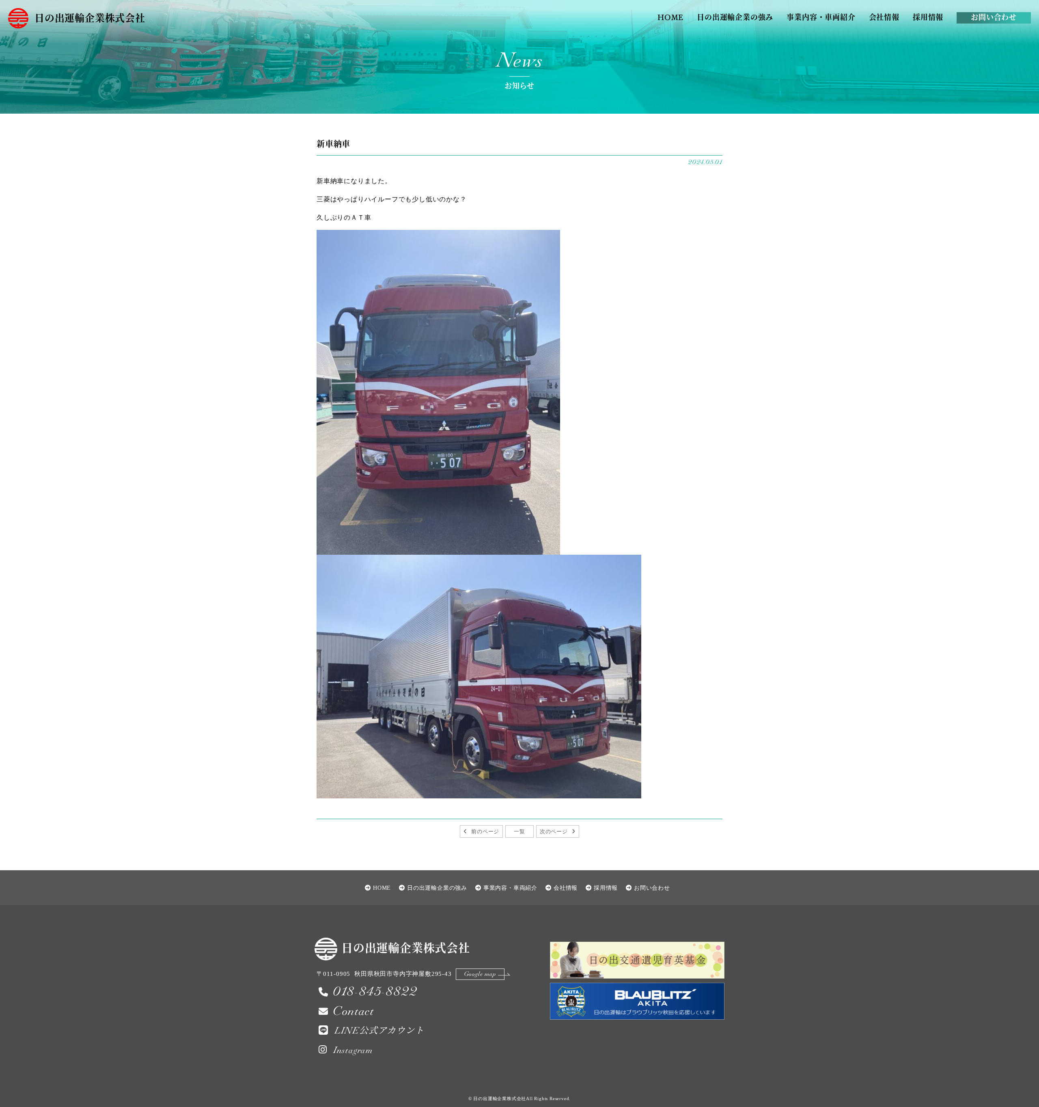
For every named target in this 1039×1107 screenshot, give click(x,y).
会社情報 (884, 17)
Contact (353, 1011)
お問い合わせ (994, 17)
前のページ (485, 831)
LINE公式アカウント (379, 1030)
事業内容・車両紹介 (821, 17)
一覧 (519, 831)
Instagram (353, 1050)
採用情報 (928, 17)
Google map (480, 974)
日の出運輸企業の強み (735, 17)
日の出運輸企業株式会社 (89, 18)
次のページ (554, 831)
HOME (670, 17)
